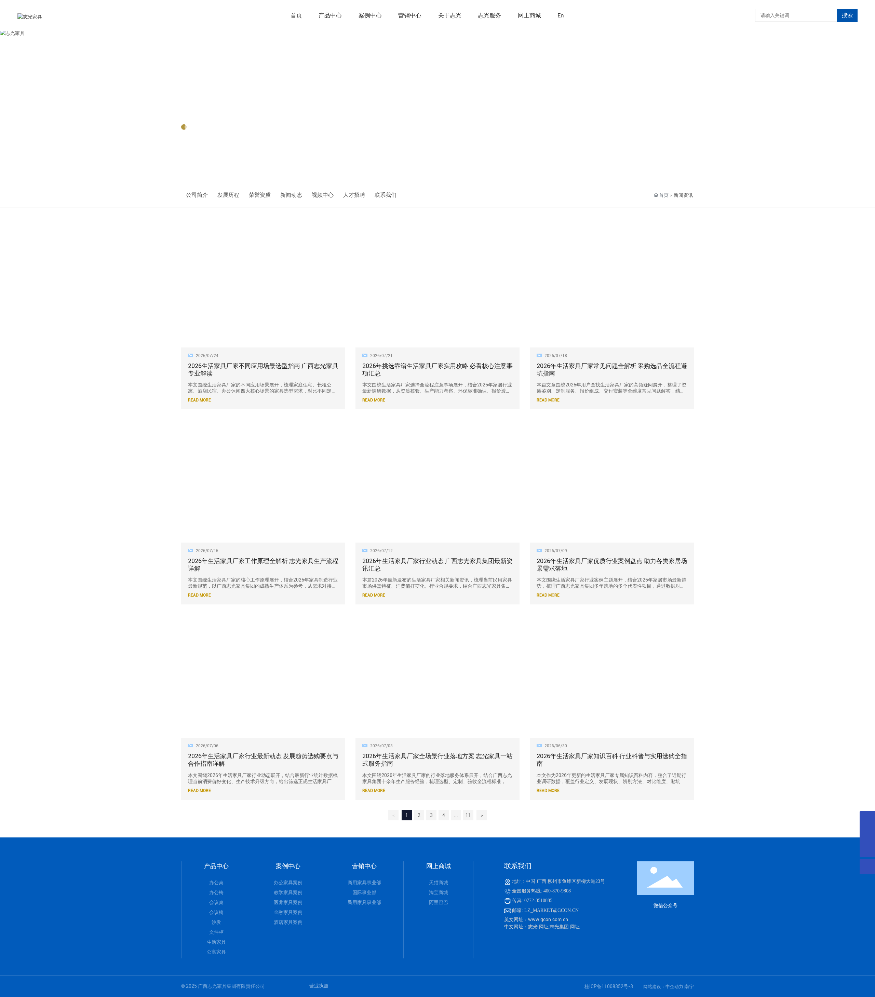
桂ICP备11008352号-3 (608, 986)
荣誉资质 (260, 195)
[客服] (867, 819)
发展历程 (228, 195)
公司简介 (197, 195)
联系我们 (385, 195)
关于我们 (203, 106)
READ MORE (199, 400)
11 (468, 815)
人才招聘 (354, 195)
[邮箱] (867, 834)
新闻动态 (291, 195)
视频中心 (323, 195)
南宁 (689, 986)
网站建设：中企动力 (663, 986)
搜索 (847, 15)
